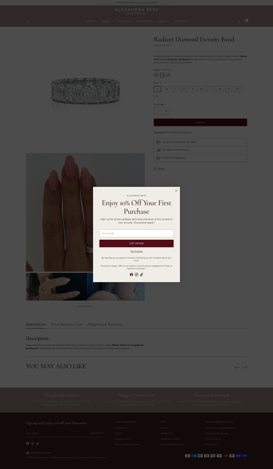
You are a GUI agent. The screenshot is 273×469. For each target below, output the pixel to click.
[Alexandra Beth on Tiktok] (141, 275)
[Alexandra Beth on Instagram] (136, 275)
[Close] (176, 190)
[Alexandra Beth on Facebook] (131, 275)
